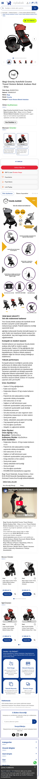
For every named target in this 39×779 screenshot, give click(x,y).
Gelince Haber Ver (19, 167)
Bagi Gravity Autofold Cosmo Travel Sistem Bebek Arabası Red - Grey (29, 628)
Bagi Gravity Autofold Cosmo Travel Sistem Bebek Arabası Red (8, 628)
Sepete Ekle (7, 594)
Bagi (8, 95)
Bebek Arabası (13, 12)
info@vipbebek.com (10, 537)
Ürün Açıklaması (7, 193)
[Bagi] (13, 74)
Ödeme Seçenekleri (22, 193)
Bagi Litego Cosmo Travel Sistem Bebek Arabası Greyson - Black (10, 582)
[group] (19, 38)
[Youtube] (21, 734)
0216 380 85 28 (18, 533)
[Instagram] (17, 734)
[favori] (15, 578)
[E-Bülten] (34, 721)
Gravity (9, 97)
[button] (13, 58)
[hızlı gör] (15, 594)
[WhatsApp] (25, 734)
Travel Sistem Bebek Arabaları (27, 12)
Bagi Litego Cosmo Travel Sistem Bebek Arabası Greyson (29, 582)
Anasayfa (4, 12)
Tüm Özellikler (10, 122)
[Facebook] (13, 734)
